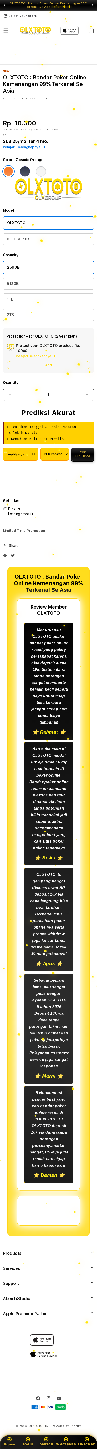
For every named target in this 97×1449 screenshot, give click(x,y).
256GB (13, 267)
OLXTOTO (16, 223)
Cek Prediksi (82, 454)
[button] (5, 30)
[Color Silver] (41, 171)
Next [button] (92, 5)
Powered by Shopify (66, 1426)
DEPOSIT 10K (18, 239)
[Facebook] (6, 556)
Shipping (26, 129)
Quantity (10, 382)
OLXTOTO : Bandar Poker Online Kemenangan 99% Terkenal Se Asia (48, 5)
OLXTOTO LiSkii (40, 1426)
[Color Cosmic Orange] (8, 171)
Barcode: (31, 98)
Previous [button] (4, 5)
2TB (10, 315)
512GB (13, 283)
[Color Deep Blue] (25, 171)
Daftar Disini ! (62, 6)
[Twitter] (14, 556)
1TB (10, 299)
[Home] (35, 30)
